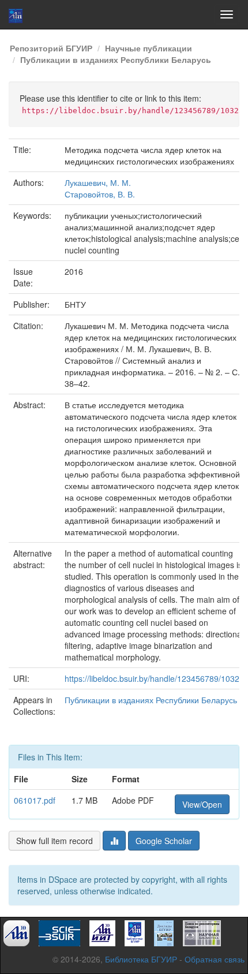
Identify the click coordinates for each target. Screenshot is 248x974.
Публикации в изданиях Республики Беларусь (115, 59)
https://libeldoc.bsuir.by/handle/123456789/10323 (154, 678)
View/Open (202, 804)
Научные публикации (148, 48)
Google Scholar (164, 840)
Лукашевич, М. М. (98, 182)
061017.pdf (34, 800)
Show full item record (54, 840)
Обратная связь (215, 959)
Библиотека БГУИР (141, 959)
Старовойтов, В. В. (100, 194)
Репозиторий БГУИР (51, 48)
